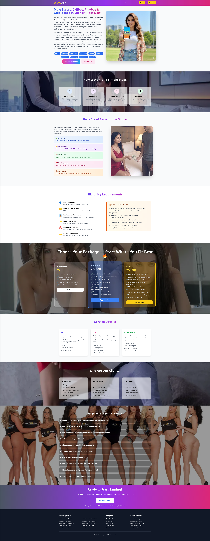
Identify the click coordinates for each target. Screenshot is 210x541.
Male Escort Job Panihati (88, 523)
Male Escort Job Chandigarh (89, 521)
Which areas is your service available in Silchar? (79, 464)
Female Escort (110, 521)
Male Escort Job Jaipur (65, 521)
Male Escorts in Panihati (136, 528)
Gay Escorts (109, 523)
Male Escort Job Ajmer (65, 525)
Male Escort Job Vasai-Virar (89, 519)
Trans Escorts (110, 525)
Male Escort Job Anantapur (66, 523)
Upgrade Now (105, 300)
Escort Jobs (109, 528)
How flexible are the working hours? (75, 457)
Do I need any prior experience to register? (78, 451)
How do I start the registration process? (76, 476)
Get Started (70, 290)
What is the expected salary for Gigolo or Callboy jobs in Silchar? (85, 420)
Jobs (132, 3)
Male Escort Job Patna (88, 528)
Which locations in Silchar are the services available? (81, 426)
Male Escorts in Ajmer (136, 519)
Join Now (152, 3)
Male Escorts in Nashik (136, 525)
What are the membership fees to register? (78, 445)
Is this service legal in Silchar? (73, 439)
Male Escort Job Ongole (65, 519)
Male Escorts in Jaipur (136, 521)
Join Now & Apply (105, 500)
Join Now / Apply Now (71, 61)
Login (141, 3)
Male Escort (109, 519)
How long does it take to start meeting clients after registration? (86, 433)
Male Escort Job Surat (88, 525)
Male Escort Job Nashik (65, 528)
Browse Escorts (88, 61)
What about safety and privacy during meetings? (80, 470)
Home (126, 3)
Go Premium (139, 302)
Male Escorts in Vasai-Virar (137, 523)
